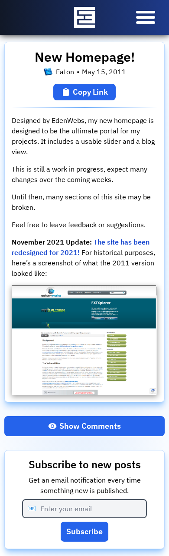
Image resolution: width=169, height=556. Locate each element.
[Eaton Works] (84, 17)
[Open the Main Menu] (145, 17)
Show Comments (90, 426)
